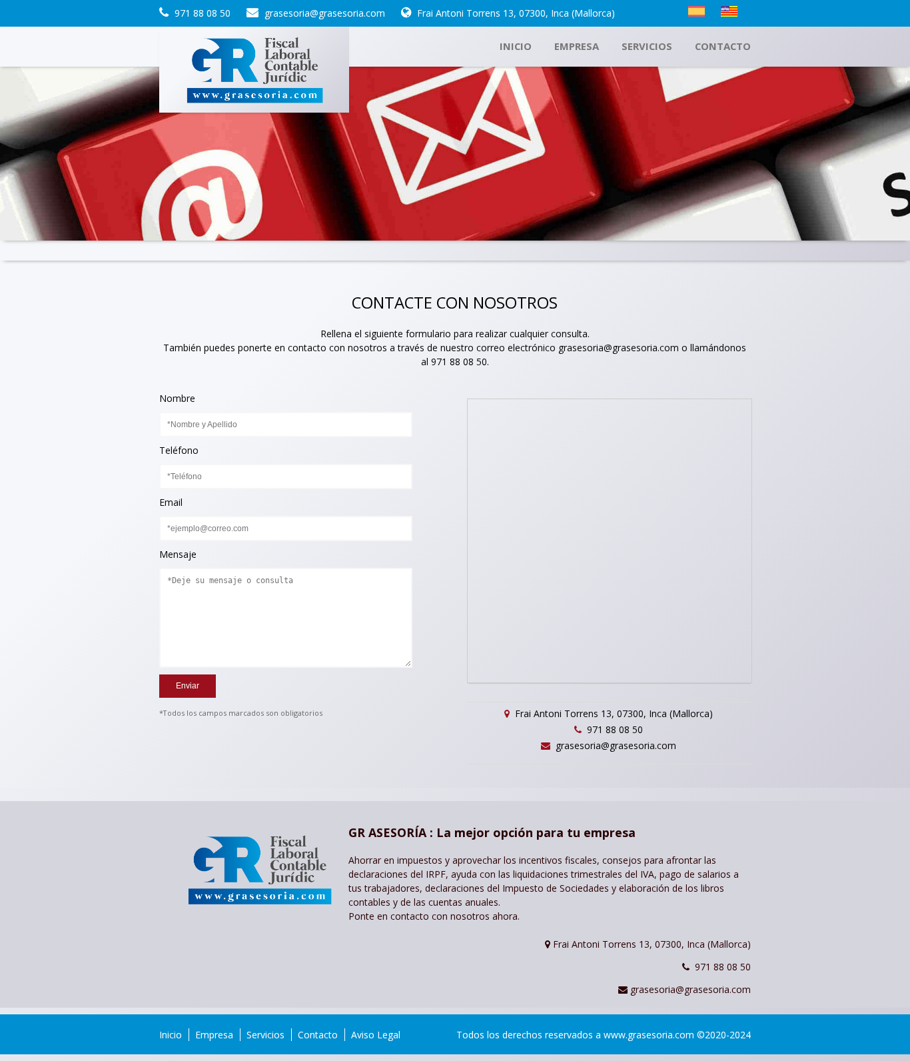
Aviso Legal (375, 1034)
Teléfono (179, 447)
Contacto (318, 1034)
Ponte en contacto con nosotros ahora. (434, 916)
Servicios (265, 1034)
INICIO (516, 46)
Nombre (177, 395)
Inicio (170, 1034)
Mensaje (178, 551)
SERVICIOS (647, 46)
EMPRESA (576, 46)
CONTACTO (723, 46)
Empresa (214, 1034)
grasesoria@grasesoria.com (618, 347)
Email (171, 499)
